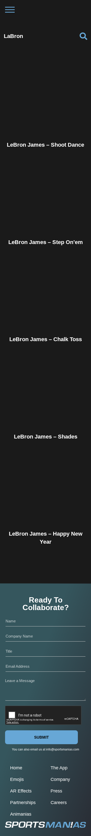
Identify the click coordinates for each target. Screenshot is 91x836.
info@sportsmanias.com (62, 749)
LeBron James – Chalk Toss (45, 339)
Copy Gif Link (48, 115)
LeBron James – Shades (45, 436)
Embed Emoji (45, 126)
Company (60, 779)
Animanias (20, 814)
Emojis (17, 779)
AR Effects (21, 790)
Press (56, 790)
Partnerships (23, 802)
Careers (59, 802)
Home (16, 767)
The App (59, 767)
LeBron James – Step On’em (45, 242)
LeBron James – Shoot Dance (45, 145)
